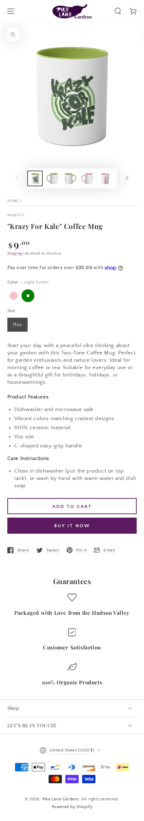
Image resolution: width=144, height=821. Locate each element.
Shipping (14, 253)
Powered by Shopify (72, 807)
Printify (16, 215)
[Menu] (11, 11)
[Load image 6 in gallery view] (105, 178)
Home (13, 201)
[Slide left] (17, 178)
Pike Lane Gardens (60, 799)
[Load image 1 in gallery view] (35, 178)
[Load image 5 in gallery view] (87, 178)
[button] (117, 11)
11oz (17, 324)
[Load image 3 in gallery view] (52, 178)
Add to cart (72, 506)
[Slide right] (127, 178)
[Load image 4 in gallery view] (70, 178)
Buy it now (72, 525)
